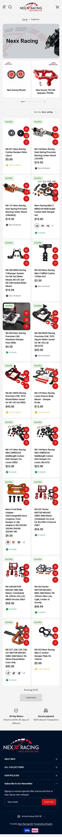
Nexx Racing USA (25, 824)
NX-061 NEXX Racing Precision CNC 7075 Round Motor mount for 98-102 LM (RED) (16, 398)
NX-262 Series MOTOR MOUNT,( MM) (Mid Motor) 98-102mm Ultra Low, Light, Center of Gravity (44, 594)
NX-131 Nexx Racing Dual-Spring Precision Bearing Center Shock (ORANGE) (16, 210)
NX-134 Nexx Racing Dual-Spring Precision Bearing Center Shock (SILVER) (45, 154)
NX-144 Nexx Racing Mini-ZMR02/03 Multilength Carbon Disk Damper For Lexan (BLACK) (44, 456)
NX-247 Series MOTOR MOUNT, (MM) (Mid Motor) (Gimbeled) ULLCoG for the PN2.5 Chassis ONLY (45, 517)
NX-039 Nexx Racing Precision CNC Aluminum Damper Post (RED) (16, 338)
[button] (10, 6)
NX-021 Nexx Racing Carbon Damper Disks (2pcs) (16, 152)
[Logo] (31, 7)
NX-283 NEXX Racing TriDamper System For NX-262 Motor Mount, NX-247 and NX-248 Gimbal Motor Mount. (16, 278)
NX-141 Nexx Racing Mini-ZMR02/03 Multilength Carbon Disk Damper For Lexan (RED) (16, 456)
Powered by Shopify (43, 824)
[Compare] (26, 142)
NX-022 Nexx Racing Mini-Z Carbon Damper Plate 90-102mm (44, 654)
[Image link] (16, 78)
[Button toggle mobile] (5, 7)
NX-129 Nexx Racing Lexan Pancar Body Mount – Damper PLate (44, 398)
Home (25, 19)
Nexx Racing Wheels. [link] (16, 90)
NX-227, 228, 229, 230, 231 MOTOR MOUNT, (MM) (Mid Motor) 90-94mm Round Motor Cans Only (16, 656)
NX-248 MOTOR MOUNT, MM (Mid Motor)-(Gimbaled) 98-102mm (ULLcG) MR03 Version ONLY (15, 593)
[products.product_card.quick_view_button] (26, 129)
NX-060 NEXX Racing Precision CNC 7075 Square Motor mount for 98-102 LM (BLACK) (44, 339)
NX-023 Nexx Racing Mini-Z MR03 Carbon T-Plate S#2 (44, 273)
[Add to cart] (26, 136)
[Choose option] (55, 192)
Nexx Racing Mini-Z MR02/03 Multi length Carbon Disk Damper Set (44, 210)
